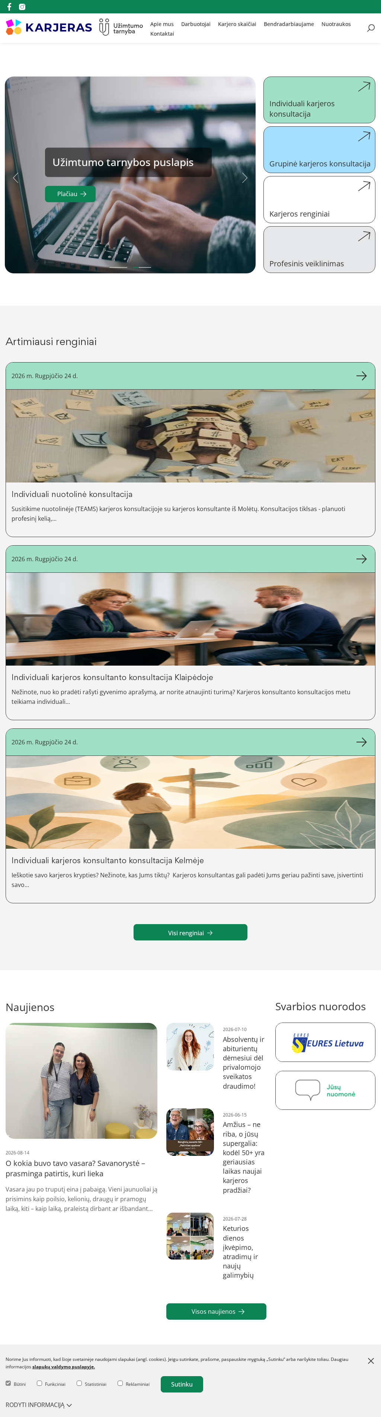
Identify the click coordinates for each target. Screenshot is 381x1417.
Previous (15, 176)
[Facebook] (9, 6)
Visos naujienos (214, 1311)
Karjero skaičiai (237, 23)
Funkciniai (55, 1384)
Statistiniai (95, 1384)
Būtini (20, 1384)
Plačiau (67, 194)
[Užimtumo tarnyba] (121, 28)
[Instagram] (22, 7)
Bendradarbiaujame (289, 23)
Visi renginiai (186, 933)
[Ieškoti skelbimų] (370, 28)
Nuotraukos (336, 23)
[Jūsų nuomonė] (325, 1090)
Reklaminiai (138, 1384)
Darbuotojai (196, 23)
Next (245, 176)
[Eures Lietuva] (325, 1042)
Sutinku (182, 1384)
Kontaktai (162, 33)
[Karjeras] (49, 28)
